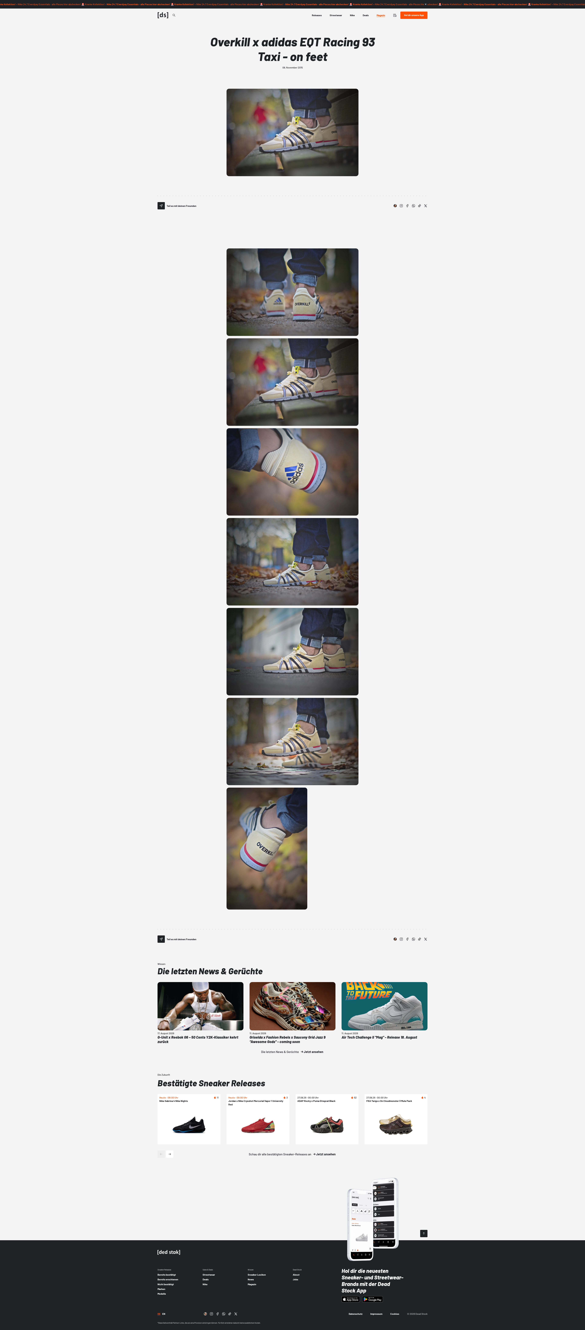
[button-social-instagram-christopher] (395, 206)
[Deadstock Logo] (163, 15)
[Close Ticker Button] (425, 4)
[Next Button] (169, 1154)
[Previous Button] (161, 1154)
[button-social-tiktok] (419, 206)
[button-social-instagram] (401, 206)
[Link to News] (174, 15)
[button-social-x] (425, 206)
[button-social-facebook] (407, 206)
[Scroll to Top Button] (423, 1233)
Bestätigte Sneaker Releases (211, 1083)
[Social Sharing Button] (161, 205)
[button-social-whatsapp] (413, 206)
